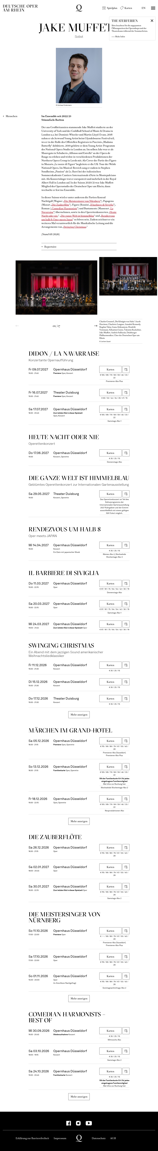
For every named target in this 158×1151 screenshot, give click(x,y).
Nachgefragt (70, 983)
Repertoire (50, 246)
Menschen (11, 116)
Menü (153, 8)
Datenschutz (99, 1138)
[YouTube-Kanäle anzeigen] (89, 1123)
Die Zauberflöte (60, 204)
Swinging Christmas (75, 227)
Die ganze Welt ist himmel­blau (79, 478)
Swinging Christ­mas (61, 645)
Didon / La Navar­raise (64, 353)
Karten (128, 8)
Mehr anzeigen (79, 714)
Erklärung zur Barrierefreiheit (32, 1138)
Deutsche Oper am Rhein (20, 8)
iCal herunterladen (125, 369)
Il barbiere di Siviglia (101, 204)
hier (124, 784)
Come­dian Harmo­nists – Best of (67, 1017)
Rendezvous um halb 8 (65, 529)
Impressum (60, 1138)
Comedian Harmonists (64, 208)
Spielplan (112, 8)
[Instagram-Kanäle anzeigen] (78, 1123)
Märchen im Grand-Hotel (70, 730)
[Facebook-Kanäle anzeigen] (68, 1123)
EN (143, 8)
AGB (113, 1138)
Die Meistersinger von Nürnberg (82, 201)
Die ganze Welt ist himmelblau (77, 215)
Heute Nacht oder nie (64, 437)
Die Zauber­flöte (55, 837)
